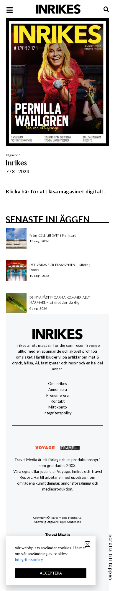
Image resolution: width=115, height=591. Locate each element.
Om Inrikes (57, 383)
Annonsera (57, 389)
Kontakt (58, 401)
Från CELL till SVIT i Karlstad (52, 235)
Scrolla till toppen (111, 557)
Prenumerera (57, 395)
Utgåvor (12, 155)
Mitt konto (57, 407)
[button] (87, 544)
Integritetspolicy (57, 413)
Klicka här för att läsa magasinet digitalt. (55, 191)
